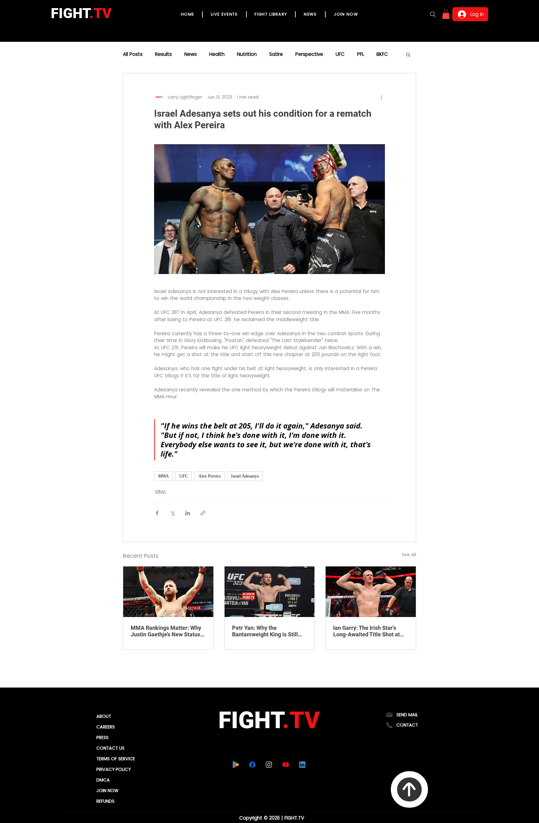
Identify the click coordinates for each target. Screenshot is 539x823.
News (190, 54)
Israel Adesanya (245, 476)
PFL (360, 54)
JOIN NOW (107, 790)
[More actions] (381, 97)
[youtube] (286, 764)
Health (217, 54)
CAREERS (105, 727)
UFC (340, 54)
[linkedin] (302, 764)
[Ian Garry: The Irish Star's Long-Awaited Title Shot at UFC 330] (371, 591)
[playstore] (236, 764)
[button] (446, 14)
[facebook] (252, 764)
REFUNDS (105, 801)
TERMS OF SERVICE (115, 759)
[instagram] (269, 764)
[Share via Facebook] (157, 513)
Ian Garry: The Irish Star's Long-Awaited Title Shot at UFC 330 (366, 631)
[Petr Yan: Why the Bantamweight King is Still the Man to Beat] (270, 591)
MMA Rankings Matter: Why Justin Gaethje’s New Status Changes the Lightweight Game (166, 631)
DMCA (103, 780)
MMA (163, 476)
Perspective (309, 54)
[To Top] (409, 789)
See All (409, 554)
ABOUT (103, 716)
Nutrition (247, 54)
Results (163, 54)
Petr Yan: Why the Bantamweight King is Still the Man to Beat (265, 631)
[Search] (432, 14)
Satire (276, 54)
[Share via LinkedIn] (188, 513)
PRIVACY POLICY (113, 769)
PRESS (102, 737)
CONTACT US (110, 748)
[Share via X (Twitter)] (172, 513)
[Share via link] (203, 513)
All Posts (133, 54)
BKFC (382, 54)
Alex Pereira (209, 476)
